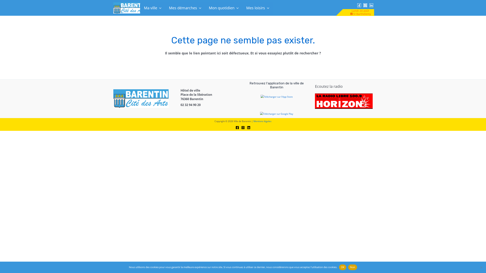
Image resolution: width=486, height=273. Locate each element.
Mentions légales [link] (262, 121)
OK (343, 267)
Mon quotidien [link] (221, 7)
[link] (130, 7)
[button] (159, 8)
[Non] (481, 267)
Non (352, 267)
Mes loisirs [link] (255, 7)
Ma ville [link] (150, 7)
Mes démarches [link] (183, 7)
